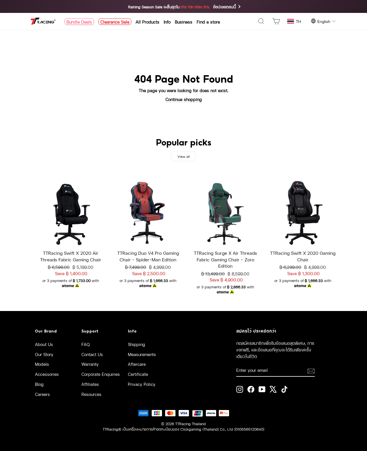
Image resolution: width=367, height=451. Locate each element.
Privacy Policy (141, 384)
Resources (91, 394)
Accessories (47, 374)
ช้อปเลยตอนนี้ (224, 6)
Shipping (136, 344)
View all (183, 156)
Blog (39, 384)
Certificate (138, 374)
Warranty (90, 364)
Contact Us (92, 354)
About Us (44, 344)
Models (42, 364)
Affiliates (90, 384)
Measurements (142, 354)
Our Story (44, 354)
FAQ (85, 344)
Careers (42, 394)
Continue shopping (183, 99)
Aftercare (137, 364)
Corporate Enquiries (100, 374)
